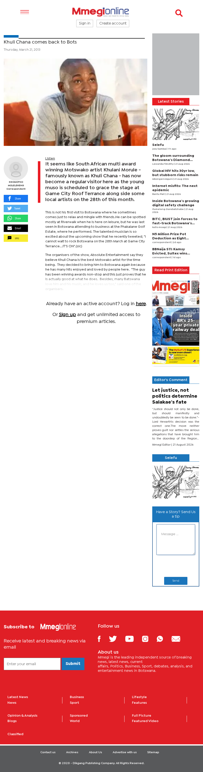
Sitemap (153, 752)
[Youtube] (133, 638)
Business (77, 697)
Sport (74, 702)
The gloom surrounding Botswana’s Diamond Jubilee (173, 160)
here (141, 304)
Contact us (47, 752)
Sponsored (79, 715)
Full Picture (141, 715)
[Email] (179, 638)
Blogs (12, 721)
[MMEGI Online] (101, 11)
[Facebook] (103, 638)
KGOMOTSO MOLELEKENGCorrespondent (15, 185)
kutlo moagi (159, 227)
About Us (95, 752)
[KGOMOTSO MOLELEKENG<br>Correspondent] (16, 168)
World (75, 721)
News (11, 702)
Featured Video (145, 721)
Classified (15, 734)
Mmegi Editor (161, 445)
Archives (72, 752)
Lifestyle (139, 697)
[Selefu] (175, 124)
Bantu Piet (158, 194)
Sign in (84, 23)
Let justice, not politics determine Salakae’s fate (174, 396)
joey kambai (159, 149)
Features (139, 702)
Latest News (17, 697)
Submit (73, 664)
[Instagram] (149, 638)
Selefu (158, 144)
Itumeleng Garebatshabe (168, 209)
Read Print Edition (170, 270)
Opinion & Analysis (22, 715)
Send (175, 581)
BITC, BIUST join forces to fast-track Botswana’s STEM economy (175, 223)
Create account (113, 23)
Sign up (67, 315)
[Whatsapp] (163, 638)
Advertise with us (125, 752)
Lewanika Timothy (163, 164)
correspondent (162, 242)
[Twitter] (116, 638)
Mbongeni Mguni (162, 179)
